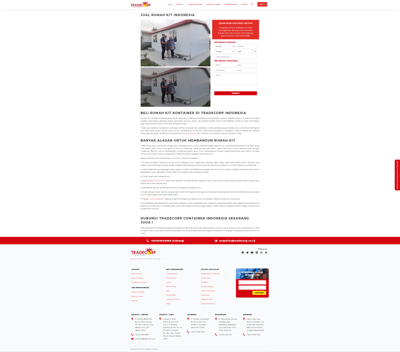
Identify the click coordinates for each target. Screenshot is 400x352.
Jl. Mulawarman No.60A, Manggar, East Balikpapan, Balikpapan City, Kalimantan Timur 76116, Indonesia (228, 324)
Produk (179, 4)
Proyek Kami (171, 278)
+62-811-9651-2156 (197, 332)
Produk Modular (207, 286)
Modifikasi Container (139, 282)
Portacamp (205, 295)
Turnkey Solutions (173, 299)
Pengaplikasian (231, 4)
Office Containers (208, 291)
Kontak (244, 4)
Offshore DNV (206, 299)
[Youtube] (252, 252)
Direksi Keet (206, 278)
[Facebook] (243, 252)
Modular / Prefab (213, 4)
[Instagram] (261, 252)
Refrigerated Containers (210, 274)
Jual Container (136, 274)
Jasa (170, 4)
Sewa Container (137, 278)
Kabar (168, 304)
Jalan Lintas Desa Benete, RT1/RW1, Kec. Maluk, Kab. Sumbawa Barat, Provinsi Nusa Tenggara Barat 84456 (256, 324)
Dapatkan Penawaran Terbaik (397, 175)
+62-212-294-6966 (141, 335)
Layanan (134, 301)
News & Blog (171, 286)
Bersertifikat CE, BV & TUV (154, 181)
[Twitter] (247, 252)
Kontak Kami (171, 295)
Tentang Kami (171, 274)
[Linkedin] (256, 252)
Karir (168, 291)
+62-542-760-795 (225, 335)
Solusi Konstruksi (195, 4)
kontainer (192, 133)
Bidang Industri (137, 296)
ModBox (204, 282)
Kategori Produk (137, 292)
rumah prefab (155, 199)
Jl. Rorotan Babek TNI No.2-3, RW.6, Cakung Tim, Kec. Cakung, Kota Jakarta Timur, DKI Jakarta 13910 (144, 324)
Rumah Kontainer (208, 304)
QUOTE (262, 4)
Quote (168, 282)
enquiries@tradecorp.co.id (145, 339)
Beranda (133, 259)
